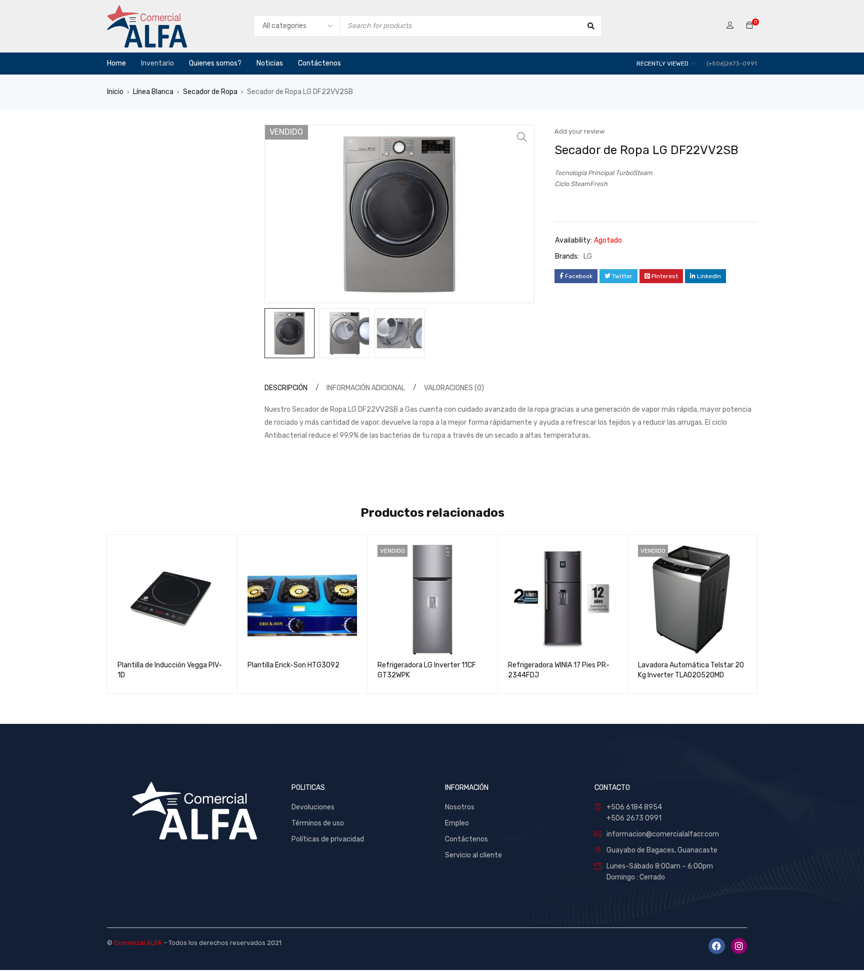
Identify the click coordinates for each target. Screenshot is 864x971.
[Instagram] (739, 946)
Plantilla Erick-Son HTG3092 (294, 665)
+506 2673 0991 (634, 818)
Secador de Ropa (210, 92)
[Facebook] (716, 946)
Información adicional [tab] (365, 388)
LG (588, 256)
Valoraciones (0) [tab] (454, 388)
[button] (522, 137)
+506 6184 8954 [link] (634, 807)
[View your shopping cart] (749, 26)
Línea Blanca (153, 92)
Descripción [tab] (286, 388)
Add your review (579, 131)
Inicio (115, 92)
